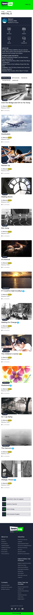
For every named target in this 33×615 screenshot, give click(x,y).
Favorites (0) (6, 80)
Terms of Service (5, 553)
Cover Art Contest (5, 585)
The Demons (6, 448)
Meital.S (5, 106)
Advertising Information (23, 543)
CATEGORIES (16, 613)
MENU (27, 4)
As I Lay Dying (6, 417)
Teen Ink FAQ (4, 549)
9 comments (5, 142)
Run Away (5, 228)
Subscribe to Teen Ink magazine (22, 576)
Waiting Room (7, 197)
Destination (5, 134)
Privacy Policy (4, 551)
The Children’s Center (10, 354)
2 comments (5, 298)
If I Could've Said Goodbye (11, 291)
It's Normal (5, 259)
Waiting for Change (9, 322)
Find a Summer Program (13, 514)
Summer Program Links (23, 586)
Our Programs (4, 543)
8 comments (6, 110)
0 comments (6, 173)
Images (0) (24, 78)
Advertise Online (22, 551)
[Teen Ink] (8, 4)
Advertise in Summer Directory (22, 548)
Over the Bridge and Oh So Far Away (15, 103)
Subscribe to (14, 499)
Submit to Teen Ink (11, 504)
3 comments (5, 361)
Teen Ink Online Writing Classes (23, 592)
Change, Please (7, 480)
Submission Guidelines (23, 567)
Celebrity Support (5, 545)
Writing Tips (20, 571)
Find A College (10, 509)
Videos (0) (15, 80)
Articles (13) (15, 78)
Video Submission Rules (23, 569)
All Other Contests (5, 589)
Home (2, 11)
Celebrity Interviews (5, 547)
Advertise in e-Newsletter (24, 553)
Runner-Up (5, 165)
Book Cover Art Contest (6, 587)
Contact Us (3, 541)
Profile (9, 11)
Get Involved (21, 573)
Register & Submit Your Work (24, 563)
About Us (3, 539)
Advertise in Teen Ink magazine (22, 540)
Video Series (21, 597)
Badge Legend (21, 599)
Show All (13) (6, 78)
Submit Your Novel (22, 565)
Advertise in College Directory (24, 545)
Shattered (5, 385)
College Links (21, 588)
